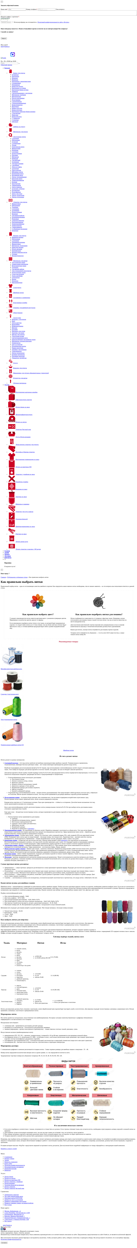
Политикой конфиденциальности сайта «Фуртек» (53, 22)
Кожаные (15, 78)
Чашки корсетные (17, 348)
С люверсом (16, 118)
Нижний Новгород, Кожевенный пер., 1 (17, 1218)
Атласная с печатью (18, 188)
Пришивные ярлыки (18, 242)
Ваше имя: (4, 9)
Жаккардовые (16, 204)
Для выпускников (17, 163)
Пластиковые (16, 100)
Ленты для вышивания (19, 177)
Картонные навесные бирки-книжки (23, 111)
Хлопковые (15, 210)
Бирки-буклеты (17, 116)
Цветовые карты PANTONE (13, 1198)
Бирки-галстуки (17, 108)
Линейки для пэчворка (19, 349)
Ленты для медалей (18, 195)
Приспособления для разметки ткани (24, 339)
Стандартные (16, 113)
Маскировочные (17, 282)
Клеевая (14, 182)
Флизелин (15, 281)
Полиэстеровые (17, 153)
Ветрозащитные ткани (19, 266)
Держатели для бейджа (19, 358)
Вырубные (15, 106)
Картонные (15, 76)
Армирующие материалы (20, 264)
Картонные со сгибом (19, 88)
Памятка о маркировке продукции (15, 1201)
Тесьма (14, 145)
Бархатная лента (17, 178)
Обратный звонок (6, 65)
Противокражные (17, 222)
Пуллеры (15, 329)
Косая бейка (16, 324)
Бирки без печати (17, 86)
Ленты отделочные (18, 197)
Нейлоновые (16, 205)
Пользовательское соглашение (14, 1167)
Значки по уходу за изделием (13, 1200)
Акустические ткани (18, 262)
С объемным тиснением (19, 229)
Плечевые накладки (18, 356)
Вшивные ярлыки (17, 237)
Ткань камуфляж (17, 276)
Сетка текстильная (18, 274)
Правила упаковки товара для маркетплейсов (18, 1203)
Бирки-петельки (17, 110)
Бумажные (15, 75)
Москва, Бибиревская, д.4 (12, 1211)
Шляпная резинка (17, 326)
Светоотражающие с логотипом (22, 93)
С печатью (15, 120)
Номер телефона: (32, 9)
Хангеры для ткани (18, 333)
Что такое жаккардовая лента (13, 1196)
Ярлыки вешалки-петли (19, 252)
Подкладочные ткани (19, 272)
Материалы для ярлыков (19, 245)
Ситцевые (15, 152)
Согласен (4, 1242)
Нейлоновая (16, 140)
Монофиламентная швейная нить (11, 669)
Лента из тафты (17, 167)
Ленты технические (18, 353)
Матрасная (15, 157)
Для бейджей (16, 160)
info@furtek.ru (5, 46)
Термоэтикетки (17, 225)
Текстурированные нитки (9, 719)
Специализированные (19, 103)
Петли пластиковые (18, 98)
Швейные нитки (68, 750)
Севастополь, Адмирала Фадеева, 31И (16, 1219)
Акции (6, 1160)
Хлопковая (15, 162)
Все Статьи (8, 1205)
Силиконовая (16, 143)
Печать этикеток (9, 1186)
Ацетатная (15, 168)
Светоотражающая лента (20, 338)
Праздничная (16, 183)
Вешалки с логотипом (19, 319)
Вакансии (7, 1170)
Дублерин (15, 267)
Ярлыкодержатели (18, 256)
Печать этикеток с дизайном (13, 1181)
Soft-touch (15, 121)
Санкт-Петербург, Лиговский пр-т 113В (17, 1213)
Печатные (15, 230)
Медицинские (16, 96)
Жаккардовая (16, 148)
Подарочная (16, 190)
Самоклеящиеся (17, 227)
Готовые (14, 254)
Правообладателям (10, 1168)
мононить (64, 840)
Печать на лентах (9, 1178)
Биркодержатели (17, 105)
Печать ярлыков (17, 249)
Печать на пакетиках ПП (12, 1180)
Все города (7, 1221)
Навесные (15, 115)
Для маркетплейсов (18, 215)
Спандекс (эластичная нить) (10, 694)
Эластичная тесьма (18, 336)
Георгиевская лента (18, 147)
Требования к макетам (11, 1194)
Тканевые (15, 207)
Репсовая (15, 155)
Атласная (15, 142)
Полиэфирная (16, 192)
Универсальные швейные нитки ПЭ (12, 745)
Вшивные (15, 80)
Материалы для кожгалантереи (22, 341)
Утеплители (16, 277)
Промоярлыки (16, 250)
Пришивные (16, 85)
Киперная (15, 150)
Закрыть (3, 38)
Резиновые (15, 219)
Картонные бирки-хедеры (20, 90)
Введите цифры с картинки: (10, 17)
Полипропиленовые (18, 217)
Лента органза (16, 170)
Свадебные (15, 165)
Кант (13, 321)
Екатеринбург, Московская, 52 (14, 1214)
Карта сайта (8, 1163)
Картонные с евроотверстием (21, 81)
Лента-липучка (17, 323)
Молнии (14, 328)
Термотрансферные (18, 224)
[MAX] (12, 56)
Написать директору (11, 1162)
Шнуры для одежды (18, 334)
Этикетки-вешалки (18, 220)
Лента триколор (17, 187)
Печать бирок (8, 1176)
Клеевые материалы (18, 354)
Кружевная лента (17, 175)
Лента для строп (17, 194)
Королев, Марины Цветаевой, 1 (14, 1216)
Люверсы (15, 91)
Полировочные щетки (19, 346)
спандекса (31, 828)
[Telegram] (5, 56)
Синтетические (17, 101)
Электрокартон (17, 351)
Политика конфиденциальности (14, 1165)
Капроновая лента (17, 173)
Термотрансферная (18, 180)
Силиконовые (16, 83)
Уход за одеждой (17, 344)
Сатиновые (15, 209)
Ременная (15, 158)
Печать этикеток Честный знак (14, 1188)
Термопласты (16, 343)
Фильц (14, 279)
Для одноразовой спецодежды (21, 271)
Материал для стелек (18, 331)
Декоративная (16, 185)
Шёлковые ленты (17, 172)
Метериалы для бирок (19, 95)
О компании (8, 1157)
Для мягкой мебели (18, 269)
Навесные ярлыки (17, 247)
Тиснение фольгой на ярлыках (14, 1185)
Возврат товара (9, 1158)
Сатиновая (15, 138)
